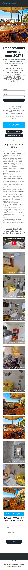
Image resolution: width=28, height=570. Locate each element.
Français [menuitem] (8, 564)
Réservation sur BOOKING (14, 135)
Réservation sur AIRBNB (14, 131)
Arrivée (5, 84)
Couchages (6, 94)
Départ (5, 89)
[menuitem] (8, 564)
